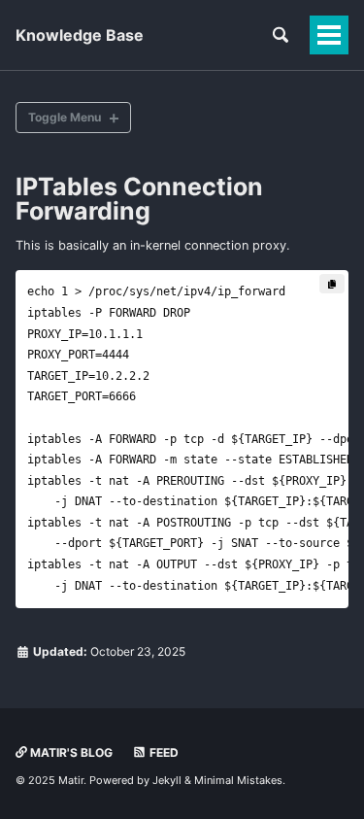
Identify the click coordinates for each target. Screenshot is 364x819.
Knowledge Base (80, 35)
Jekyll (167, 780)
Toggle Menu (64, 117)
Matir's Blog (70, 752)
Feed (163, 752)
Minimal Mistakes (238, 780)
